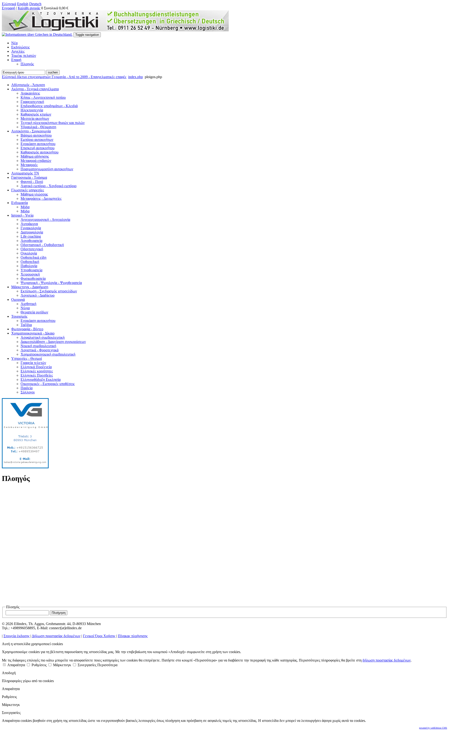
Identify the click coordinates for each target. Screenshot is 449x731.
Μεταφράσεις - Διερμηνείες (41, 198)
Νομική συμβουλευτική (38, 346)
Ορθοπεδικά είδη (33, 257)
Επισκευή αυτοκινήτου (37, 148)
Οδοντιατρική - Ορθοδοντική (42, 245)
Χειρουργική (30, 274)
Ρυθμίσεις (39, 665)
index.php (135, 77)
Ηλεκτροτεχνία (32, 110)
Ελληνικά (9, 4)
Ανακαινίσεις (30, 93)
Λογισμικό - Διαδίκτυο (37, 295)
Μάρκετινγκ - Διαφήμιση (29, 287)
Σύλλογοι (28, 392)
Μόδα (25, 207)
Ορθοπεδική (30, 262)
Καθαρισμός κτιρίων (36, 114)
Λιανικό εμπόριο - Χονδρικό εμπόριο (48, 186)
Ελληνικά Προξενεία (36, 367)
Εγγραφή (8, 8)
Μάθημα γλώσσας (34, 194)
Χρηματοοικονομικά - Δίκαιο (32, 333)
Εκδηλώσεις (20, 47)
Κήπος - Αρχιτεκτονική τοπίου (43, 97)
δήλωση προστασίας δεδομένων (386, 660)
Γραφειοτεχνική (32, 102)
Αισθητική (28, 304)
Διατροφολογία (32, 232)
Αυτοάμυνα (29, 224)
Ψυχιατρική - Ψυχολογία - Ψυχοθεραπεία (51, 283)
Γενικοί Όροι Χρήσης (99, 636)
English (22, 4)
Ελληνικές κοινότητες (37, 371)
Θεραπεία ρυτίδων (34, 312)
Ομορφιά (18, 300)
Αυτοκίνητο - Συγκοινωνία (31, 131)
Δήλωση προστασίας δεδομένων (56, 636)
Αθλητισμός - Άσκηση (28, 85)
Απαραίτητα (16, 665)
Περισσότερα (107, 665)
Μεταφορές (29, 165)
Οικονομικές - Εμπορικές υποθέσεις (48, 384)
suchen (53, 72)
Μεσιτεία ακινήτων (35, 118)
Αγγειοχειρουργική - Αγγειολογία (45, 220)
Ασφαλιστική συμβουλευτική (43, 337)
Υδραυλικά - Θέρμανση (38, 127)
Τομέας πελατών (23, 56)
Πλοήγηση (58, 613)
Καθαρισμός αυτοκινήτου (39, 152)
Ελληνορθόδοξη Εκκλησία (41, 380)
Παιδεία (27, 388)
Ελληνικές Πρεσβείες (37, 375)
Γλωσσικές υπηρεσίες (27, 190)
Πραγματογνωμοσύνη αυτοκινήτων (47, 169)
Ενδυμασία (19, 203)
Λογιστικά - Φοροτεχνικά (39, 350)
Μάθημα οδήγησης (35, 156)
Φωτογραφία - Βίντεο (27, 329)
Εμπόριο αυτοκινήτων (37, 140)
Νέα (14, 43)
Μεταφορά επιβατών (36, 161)
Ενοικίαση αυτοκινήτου (38, 144)
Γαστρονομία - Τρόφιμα (29, 177)
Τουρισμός (19, 316)
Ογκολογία (29, 253)
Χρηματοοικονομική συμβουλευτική (48, 354)
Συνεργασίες (86, 665)
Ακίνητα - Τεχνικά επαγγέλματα (35, 89)
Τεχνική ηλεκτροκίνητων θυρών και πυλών (53, 123)
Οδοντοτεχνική (32, 249)
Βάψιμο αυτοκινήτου (36, 135)
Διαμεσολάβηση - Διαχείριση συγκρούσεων (53, 342)
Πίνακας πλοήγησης (133, 636)
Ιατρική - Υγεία (22, 215)
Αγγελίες (18, 51)
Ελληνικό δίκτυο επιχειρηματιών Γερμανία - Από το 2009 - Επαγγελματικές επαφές (64, 77)
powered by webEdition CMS (433, 728)
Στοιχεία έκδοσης (16, 636)
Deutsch (35, 4)
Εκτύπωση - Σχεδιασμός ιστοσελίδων (49, 291)
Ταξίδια (26, 325)
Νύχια (25, 308)
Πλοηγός (27, 64)
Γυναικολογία (31, 228)
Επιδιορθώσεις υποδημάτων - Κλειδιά (49, 106)
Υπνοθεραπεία (31, 270)
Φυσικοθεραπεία (33, 278)
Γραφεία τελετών (33, 363)
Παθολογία (29, 266)
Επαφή (16, 60)
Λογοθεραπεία (31, 241)
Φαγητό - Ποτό (32, 182)
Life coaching (31, 236)
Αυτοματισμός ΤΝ (25, 173)
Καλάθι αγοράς (29, 8)
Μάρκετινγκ (61, 665)
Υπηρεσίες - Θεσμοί (26, 358)
